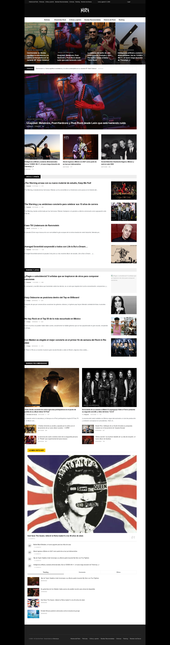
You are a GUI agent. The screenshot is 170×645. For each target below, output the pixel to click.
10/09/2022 (35, 321)
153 (96, 64)
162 (35, 64)
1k (41, 228)
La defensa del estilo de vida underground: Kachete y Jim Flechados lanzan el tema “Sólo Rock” (99, 56)
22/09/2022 (35, 300)
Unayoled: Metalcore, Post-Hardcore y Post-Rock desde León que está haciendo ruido (69, 57)
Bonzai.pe (56, 638)
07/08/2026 (60, 64)
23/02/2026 (98, 441)
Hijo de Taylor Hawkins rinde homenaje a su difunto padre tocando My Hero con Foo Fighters (61, 558)
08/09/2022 (35, 346)
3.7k (42, 346)
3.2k (42, 300)
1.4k (42, 249)
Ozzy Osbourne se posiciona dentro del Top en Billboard (51, 297)
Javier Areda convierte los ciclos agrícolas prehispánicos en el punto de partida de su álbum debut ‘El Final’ (50, 410)
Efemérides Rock (60, 20)
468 (42, 207)
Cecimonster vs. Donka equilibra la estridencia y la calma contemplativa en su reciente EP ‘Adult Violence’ (38, 56)
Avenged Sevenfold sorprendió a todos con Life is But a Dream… (56, 246)
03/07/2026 (41, 430)
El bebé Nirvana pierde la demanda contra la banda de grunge (60, 611)
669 (42, 282)
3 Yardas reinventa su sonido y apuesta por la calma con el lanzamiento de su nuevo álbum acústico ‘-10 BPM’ (56, 427)
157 (100, 414)
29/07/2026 (66, 167)
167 (48, 414)
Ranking (77, 2)
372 (42, 186)
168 (66, 64)
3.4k (42, 321)
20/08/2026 (30, 64)
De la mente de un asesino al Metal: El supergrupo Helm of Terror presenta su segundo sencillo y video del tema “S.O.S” (108, 410)
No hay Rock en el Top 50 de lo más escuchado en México (52, 318)
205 (110, 167)
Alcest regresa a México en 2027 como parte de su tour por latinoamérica (80, 163)
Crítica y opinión (49, 2)
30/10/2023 (35, 207)
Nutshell (29, 186)
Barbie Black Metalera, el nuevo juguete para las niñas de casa (52, 544)
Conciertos (68, 157)
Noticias (47, 20)
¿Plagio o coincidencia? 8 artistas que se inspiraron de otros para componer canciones (61, 278)
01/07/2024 (35, 186)
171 (126, 64)
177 (71, 167)
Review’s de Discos (86, 2)
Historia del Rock (33, 2)
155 (104, 441)
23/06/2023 (34, 228)
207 (104, 430)
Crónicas (71, 2)
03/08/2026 (121, 64)
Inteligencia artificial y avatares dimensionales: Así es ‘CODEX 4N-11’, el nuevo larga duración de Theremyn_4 (130, 56)
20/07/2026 (41, 414)
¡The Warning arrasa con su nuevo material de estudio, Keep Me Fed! (57, 182)
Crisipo (28, 300)
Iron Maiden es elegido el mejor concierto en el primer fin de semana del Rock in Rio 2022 (65, 341)
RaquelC (31, 126)
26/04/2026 (41, 441)
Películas (41, 2)
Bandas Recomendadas (61, 2)
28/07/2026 (104, 167)
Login (128, 2)
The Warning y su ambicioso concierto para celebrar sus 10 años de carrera (61, 204)
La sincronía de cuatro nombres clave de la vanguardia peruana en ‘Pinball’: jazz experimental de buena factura (58, 438)
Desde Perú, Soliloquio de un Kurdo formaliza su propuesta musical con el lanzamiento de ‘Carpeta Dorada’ (113, 427)
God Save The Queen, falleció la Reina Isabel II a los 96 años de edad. (55, 535)
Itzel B (28, 228)
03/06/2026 (98, 430)
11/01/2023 (35, 282)
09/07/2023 (35, 249)
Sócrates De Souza (32, 414)
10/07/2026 (93, 414)
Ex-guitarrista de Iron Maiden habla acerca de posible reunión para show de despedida (68, 589)
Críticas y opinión (75, 20)
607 (46, 441)
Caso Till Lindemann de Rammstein (41, 225)
